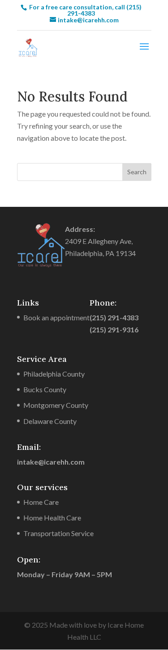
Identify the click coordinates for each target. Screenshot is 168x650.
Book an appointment (56, 317)
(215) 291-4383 (114, 317)
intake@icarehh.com (51, 461)
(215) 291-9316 (114, 329)
